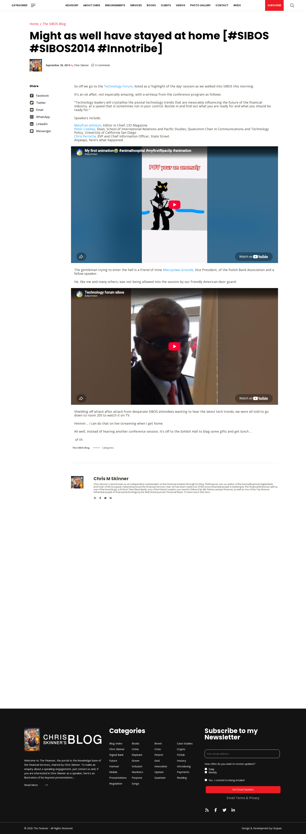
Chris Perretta (85, 136)
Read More (31, 784)
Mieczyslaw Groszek (178, 270)
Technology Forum (118, 86)
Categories (19, 5)
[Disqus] (174, 543)
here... (208, 492)
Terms (240, 798)
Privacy (254, 798)
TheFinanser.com (214, 484)
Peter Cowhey (84, 129)
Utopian (277, 828)
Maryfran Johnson (87, 125)
